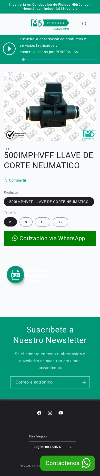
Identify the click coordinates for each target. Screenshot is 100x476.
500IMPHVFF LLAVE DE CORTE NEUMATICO (49, 202)
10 (42, 222)
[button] (10, 24)
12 (60, 222)
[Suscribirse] (83, 382)
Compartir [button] (17, 180)
